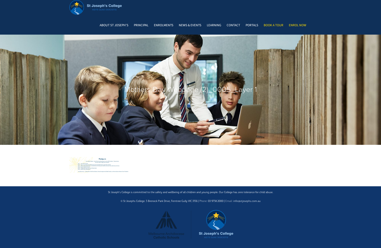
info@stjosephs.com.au (247, 201)
